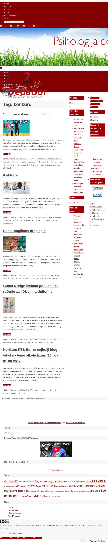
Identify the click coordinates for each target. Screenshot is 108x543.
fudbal (39, 486)
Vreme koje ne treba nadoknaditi (78, 168)
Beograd (21, 481)
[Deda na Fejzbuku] (5, 26)
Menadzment (29, 220)
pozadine (61, 491)
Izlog (38, 159)
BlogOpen (43, 481)
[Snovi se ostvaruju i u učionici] (16, 135)
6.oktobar (11, 175)
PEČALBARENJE (49, 491)
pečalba (57, 491)
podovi (32, 162)
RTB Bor (20, 393)
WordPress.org (14, 516)
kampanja (50, 159)
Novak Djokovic (18, 279)
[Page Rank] (97, 188)
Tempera (93, 541)
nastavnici (15, 162)
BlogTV (61, 481)
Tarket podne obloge (55, 162)
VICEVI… (8, 18)
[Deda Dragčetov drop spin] (14, 252)
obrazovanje (24, 162)
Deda (52, 275)
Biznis (32, 481)
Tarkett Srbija (32, 165)
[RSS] (20, 26)
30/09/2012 (22, 390)
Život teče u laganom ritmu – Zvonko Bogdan (78, 259)
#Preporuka (11, 481)
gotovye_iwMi (79, 128)
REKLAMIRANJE (11, 15)
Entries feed (13, 510)
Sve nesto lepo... (43, 275)
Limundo (65, 486)
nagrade (34, 342)
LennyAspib (78, 174)
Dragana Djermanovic (9, 486)
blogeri (5, 393)
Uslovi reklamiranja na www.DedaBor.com (97, 207)
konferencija (59, 486)
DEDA (6, 12)
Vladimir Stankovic (10, 159)
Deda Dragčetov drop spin (24, 231)
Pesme (41, 491)
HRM (14, 220)
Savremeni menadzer (78, 491)
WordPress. (102, 541)
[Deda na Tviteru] (13, 26)
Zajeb (43, 496)
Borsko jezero (80, 481)
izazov (42, 159)
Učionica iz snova (52, 165)
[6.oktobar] (16, 194)
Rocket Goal (79, 119)
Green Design (17, 342)
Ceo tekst (7, 154)
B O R (6, 9)
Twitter (24, 496)
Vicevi (30, 496)
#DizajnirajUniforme (48, 339)
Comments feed (14, 513)
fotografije (32, 485)
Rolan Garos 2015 (44, 279)
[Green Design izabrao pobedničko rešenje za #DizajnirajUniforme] (9, 312)
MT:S (5, 279)
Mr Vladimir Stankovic (75, 423)
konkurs (58, 159)
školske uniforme (45, 342)
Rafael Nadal (30, 279)
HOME (6, 3)
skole (44, 162)
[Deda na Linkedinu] (37, 26)
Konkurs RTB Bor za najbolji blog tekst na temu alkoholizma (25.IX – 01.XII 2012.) (31, 355)
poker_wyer (78, 183)
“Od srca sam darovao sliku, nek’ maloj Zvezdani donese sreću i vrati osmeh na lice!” (79, 143)
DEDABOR (99, 481)
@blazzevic (18, 533)
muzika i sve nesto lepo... (17, 491)
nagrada (6, 162)
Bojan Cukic (67, 481)
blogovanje (53, 481)
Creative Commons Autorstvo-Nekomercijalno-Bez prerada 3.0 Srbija (58, 525)
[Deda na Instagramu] (28, 26)
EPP (18, 486)
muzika (101, 486)
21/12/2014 (22, 339)
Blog (56, 390)
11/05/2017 (22, 159)
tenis (54, 279)
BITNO (26, 481)
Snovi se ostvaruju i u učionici (27, 114)
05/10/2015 (22, 217)
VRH (36, 496)
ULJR (38, 220)
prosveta (67, 491)
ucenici (41, 165)
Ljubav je (81, 486)
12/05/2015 (22, 275)
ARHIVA (7, 6)
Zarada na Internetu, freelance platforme (44, 423)
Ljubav (72, 485)
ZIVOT (59, 496)
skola (38, 162)
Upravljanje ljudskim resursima (48, 217)
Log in (10, 507)
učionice (6, 168)
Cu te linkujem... (42, 390)
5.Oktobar (7, 220)
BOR (73, 481)
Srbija (97, 491)
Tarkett (6, 165)
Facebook (23, 486)
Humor (45, 485)
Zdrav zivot (50, 496)
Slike (92, 491)
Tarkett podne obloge (18, 165)
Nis (9, 279)
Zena (55, 496)
